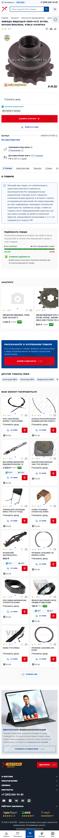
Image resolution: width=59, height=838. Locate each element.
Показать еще (31, 674)
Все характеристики (10, 140)
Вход (53, 836)
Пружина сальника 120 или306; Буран (43, 554)
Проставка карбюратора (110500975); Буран (14, 601)
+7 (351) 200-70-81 (49, 2)
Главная (6, 836)
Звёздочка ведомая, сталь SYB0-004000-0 (16, 316)
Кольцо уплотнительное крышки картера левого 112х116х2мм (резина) (44, 420)
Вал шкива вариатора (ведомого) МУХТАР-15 (13, 463)
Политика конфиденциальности (29, 829)
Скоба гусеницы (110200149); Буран (40, 510)
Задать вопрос (44, 765)
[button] (7, 435)
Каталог (30, 836)
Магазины (20, 2)
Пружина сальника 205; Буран (43, 649)
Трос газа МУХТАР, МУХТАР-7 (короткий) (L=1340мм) (12, 420)
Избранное (18, 836)
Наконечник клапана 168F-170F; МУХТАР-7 (42, 463)
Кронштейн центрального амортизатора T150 (12, 554)
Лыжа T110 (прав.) (11, 648)
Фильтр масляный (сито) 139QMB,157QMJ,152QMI (44, 601)
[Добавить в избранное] (21, 415)
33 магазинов (14, 150)
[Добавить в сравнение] (26, 415)
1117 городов (37, 155)
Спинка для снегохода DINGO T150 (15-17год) (14, 510)
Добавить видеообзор (26, 361)
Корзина (42, 836)
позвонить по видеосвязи (26, 749)
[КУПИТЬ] (24, 430)
